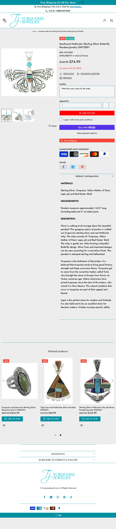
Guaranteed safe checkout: (74, 149)
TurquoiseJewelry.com (26, 20)
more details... (76, 7)
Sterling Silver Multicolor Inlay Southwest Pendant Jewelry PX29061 (97, 408)
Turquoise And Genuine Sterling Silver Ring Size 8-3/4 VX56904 (18, 408)
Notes (62, 84)
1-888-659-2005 (63, 11)
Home (34, 31)
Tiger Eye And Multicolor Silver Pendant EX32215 (57, 408)
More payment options (87, 133)
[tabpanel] (19, 395)
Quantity (64, 101)
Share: (62, 162)
